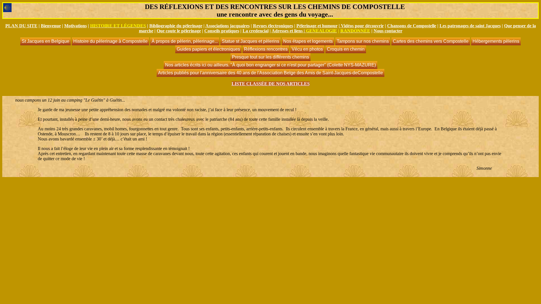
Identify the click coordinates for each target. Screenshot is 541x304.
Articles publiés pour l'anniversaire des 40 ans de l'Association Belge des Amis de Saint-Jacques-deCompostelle (270, 72)
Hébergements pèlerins (496, 41)
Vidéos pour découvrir (362, 25)
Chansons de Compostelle (411, 25)
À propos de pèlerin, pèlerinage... (185, 41)
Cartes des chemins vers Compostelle (431, 41)
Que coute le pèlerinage (179, 30)
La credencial (256, 30)
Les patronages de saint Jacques (470, 25)
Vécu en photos (307, 49)
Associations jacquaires (227, 25)
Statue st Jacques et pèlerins (250, 41)
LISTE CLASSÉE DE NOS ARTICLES (271, 83)
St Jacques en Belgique (45, 41)
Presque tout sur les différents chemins (270, 57)
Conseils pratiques (221, 30)
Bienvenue (51, 25)
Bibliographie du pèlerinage (175, 25)
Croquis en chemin (346, 49)
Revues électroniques (273, 25)
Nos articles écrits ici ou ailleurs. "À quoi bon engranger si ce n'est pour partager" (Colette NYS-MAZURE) (270, 64)
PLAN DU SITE (21, 25)
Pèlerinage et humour (317, 25)
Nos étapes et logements (308, 41)
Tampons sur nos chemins (363, 41)
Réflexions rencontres (266, 49)
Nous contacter (388, 30)
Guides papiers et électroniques (208, 49)
